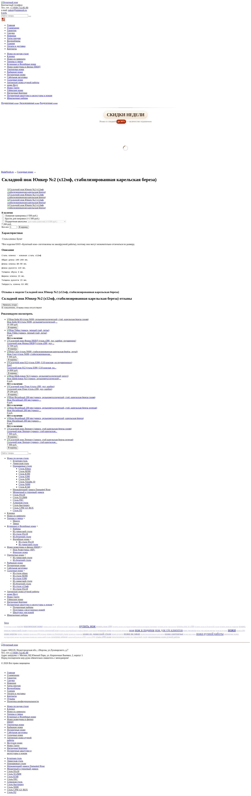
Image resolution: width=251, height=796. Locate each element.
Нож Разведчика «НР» (24, 549)
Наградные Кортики (17, 93)
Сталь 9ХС (18, 500)
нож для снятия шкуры (206, 630)
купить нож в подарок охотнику (144, 626)
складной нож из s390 (77, 637)
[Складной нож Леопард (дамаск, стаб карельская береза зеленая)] (40, 439)
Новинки (11, 35)
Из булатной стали (22, 536)
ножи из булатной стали (57, 634)
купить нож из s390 (185, 626)
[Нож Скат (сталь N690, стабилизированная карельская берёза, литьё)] (42, 351)
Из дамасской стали (22, 531)
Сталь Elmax (25, 468)
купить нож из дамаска (229, 626)
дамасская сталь (49, 626)
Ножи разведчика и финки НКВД (23, 67)
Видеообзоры (13, 41)
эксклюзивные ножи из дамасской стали (129, 637)
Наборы (17, 529)
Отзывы (11, 699)
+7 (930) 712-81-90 (19, 7)
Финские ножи (20, 552)
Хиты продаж (14, 38)
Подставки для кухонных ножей (29, 610)
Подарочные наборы (23, 607)
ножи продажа (190, 634)
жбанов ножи (62, 626)
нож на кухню (221, 630)
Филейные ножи (21, 539)
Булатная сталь (20, 461)
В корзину (23, 227)
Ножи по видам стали (18, 53)
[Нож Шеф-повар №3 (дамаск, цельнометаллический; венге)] (37, 376)
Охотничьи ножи (15, 69)
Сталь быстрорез (21, 505)
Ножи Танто (13, 87)
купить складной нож (68, 630)
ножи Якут (12, 85)
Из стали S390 (20, 578)
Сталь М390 (25, 471)
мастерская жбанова (120, 631)
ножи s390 (240, 630)
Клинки (11, 56)
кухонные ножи (104, 630)
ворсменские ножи (33, 626)
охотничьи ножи (231, 634)
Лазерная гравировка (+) (21, 215)
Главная (11, 25)
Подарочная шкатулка (16, 221)
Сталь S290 (24, 479)
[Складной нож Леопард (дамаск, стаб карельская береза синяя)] (39, 428)
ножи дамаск (23, 634)
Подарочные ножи (16, 74)
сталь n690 (90, 637)
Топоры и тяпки (15, 61)
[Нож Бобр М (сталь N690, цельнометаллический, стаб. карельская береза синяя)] (47, 319)
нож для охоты (189, 630)
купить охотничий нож (48, 630)
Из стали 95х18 (20, 534)
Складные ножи (15, 80)
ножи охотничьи (174, 633)
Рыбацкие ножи (15, 72)
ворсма (20, 626)
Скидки (11, 33)
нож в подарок (144, 630)
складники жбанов (59, 637)
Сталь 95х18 (19, 495)
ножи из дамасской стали (97, 633)
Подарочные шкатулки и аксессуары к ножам (29, 95)
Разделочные (49, 103)
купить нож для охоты (167, 627)
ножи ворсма (10, 634)
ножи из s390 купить (37, 634)
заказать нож (73, 626)
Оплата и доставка (16, 46)
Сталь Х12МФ (20, 497)
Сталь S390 (24, 476)
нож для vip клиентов (169, 630)
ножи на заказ (132, 633)
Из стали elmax (20, 573)
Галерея (11, 43)
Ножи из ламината (16, 59)
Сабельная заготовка (17, 77)
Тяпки (16, 523)
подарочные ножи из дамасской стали (35, 637)
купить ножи (32, 630)
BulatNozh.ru (7, 172)
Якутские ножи (14, 743)
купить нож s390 (104, 626)
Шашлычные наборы (17, 98)
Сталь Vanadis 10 (27, 482)
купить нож (87, 626)
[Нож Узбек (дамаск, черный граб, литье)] (28, 330)
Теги (6, 623)
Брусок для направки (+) (22, 218)
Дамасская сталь (21, 463)
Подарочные (10, 103)
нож (131, 630)
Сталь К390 (24, 474)
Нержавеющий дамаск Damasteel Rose (31, 489)
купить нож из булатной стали (207, 627)
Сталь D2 (17, 510)
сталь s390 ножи (103, 637)
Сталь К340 (24, 487)
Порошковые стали (22, 466)
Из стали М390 (20, 576)
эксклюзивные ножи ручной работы (164, 637)
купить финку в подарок (87, 631)
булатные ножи (10, 627)
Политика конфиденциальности (23, 701)
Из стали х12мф (20, 586)
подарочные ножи (11, 637)
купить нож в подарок (122, 626)
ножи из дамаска (75, 634)
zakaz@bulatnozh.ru (17, 10)
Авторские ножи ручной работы (23, 82)
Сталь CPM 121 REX (23, 508)
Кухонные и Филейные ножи (21, 64)
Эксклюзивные (29, 103)
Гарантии (11, 30)
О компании (13, 28)
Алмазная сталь (20, 502)
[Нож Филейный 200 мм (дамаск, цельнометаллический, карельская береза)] (45, 418)
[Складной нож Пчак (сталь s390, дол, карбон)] (30, 386)
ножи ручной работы (210, 633)
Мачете (16, 521)
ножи (232, 630)
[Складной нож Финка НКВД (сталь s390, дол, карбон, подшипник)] (41, 340)
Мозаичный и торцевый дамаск (28, 492)
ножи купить (117, 634)
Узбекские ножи (15, 90)
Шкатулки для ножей (23, 612)
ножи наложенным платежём (152, 634)
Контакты (12, 48)
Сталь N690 (24, 484)
